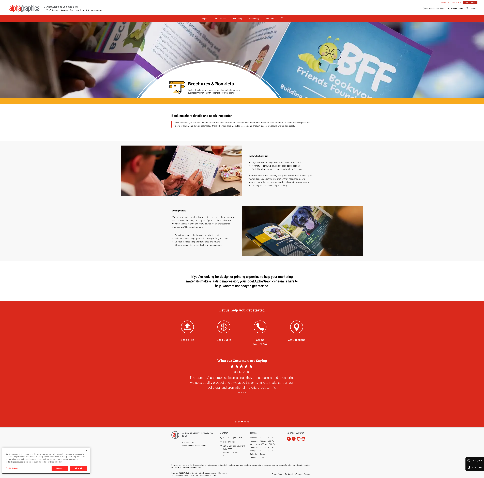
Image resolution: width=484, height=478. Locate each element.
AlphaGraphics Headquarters (194, 445)
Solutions (270, 18)
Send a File (477, 467)
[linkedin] (298, 439)
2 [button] (239, 422)
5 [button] (248, 422)
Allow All (78, 468)
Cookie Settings (12, 468)
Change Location (189, 442)
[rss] (303, 439)
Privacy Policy (277, 474)
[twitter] (293, 439)
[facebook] (289, 439)
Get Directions (296, 340)
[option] (242, 391)
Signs (204, 18)
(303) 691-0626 (456, 8)
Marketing (237, 18)
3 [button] (242, 422)
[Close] (86, 450)
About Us (455, 2)
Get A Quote (470, 2)
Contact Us (444, 2)
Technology (254, 18)
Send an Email (229, 441)
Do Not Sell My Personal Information (298, 474)
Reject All (59, 468)
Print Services (220, 18)
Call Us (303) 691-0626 (232, 437)
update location (96, 10)
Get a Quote (476, 460)
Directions (473, 8)
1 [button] (236, 422)
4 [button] (245, 422)
